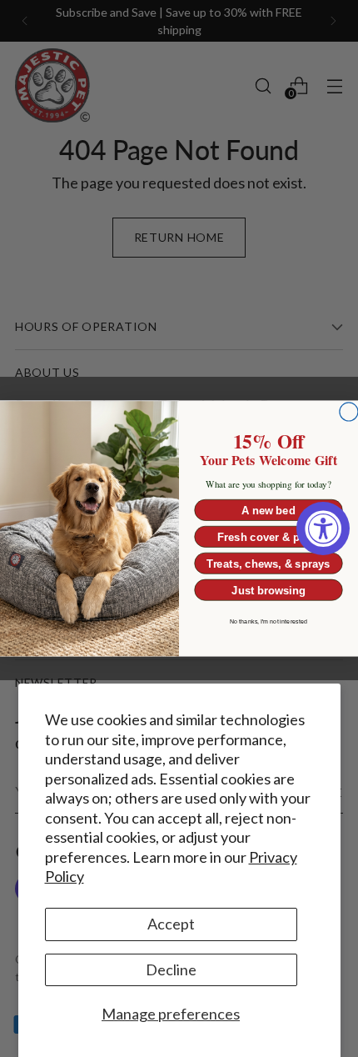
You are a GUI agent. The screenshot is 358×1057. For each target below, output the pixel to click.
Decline (171, 969)
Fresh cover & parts (268, 537)
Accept (171, 923)
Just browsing (268, 590)
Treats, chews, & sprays (268, 563)
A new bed (268, 510)
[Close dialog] (349, 412)
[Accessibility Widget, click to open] (323, 528)
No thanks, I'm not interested (269, 621)
